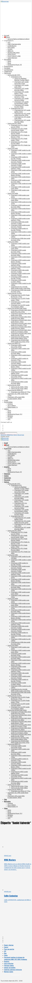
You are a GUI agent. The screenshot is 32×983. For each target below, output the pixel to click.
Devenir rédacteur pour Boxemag (12, 435)
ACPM (16, 977)
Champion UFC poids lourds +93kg (21, 106)
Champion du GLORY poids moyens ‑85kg (20, 302)
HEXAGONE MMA (14, 52)
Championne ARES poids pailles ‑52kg (19, 372)
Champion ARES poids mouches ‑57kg (18, 346)
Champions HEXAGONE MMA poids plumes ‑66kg (21, 317)
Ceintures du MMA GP (15, 390)
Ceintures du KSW (14, 385)
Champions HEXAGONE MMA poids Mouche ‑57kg (21, 311)
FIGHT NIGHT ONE (14, 56)
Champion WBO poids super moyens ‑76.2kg (20, 274)
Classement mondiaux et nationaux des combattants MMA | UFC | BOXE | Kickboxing (15, 958)
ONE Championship (14, 44)
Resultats (6, 961)
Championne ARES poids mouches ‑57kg (19, 376)
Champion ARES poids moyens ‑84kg (18, 362)
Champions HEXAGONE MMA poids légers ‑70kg (21, 321)
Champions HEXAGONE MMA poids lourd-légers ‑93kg (21, 331)
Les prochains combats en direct (18, 39)
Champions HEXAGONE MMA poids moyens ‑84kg (21, 327)
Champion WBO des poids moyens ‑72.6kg (20, 271)
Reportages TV (13, 407)
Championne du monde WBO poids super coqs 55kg (20, 287)
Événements (8, 66)
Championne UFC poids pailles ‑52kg (22, 111)
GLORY (10, 49)
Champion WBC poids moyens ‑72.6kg (18, 164)
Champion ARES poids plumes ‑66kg (18, 352)
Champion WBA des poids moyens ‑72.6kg (19, 222)
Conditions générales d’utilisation (13, 970)
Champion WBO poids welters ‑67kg (18, 264)
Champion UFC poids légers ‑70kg (21, 92)
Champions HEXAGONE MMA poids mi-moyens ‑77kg (21, 324)
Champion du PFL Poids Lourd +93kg (19, 126)
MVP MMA (11, 47)
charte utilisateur (8, 963)
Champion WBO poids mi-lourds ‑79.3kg (19, 277)
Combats (7, 68)
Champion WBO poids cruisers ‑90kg (18, 281)
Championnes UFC (17, 108)
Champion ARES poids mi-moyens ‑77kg (19, 359)
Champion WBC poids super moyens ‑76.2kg (20, 161)
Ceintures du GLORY (15, 293)
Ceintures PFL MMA (14, 123)
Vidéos (6, 409)
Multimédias (8, 402)
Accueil (6, 35)
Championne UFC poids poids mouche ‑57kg (22, 114)
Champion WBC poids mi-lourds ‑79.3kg (19, 157)
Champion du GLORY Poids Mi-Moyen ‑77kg (20, 296)
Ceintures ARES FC (14, 343)
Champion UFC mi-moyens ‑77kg (20, 96)
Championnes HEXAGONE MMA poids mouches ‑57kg (20, 341)
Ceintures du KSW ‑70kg (19, 387)
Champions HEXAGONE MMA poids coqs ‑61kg (21, 314)
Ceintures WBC (13, 148)
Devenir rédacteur (9, 945)
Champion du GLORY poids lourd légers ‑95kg (20, 306)
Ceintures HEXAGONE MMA (17, 308)
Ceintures (7, 73)
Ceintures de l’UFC (14, 75)
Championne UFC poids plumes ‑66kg (22, 121)
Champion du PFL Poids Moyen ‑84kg (19, 132)
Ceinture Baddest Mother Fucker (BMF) (21, 79)
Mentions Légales (8, 972)
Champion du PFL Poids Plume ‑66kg (19, 142)
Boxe (9, 63)
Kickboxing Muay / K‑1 (15, 414)
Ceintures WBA (13, 193)
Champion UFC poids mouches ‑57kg (21, 82)
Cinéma (10, 404)
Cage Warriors (12, 58)
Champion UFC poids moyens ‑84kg (21, 99)
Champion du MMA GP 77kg (20, 392)
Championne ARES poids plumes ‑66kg (19, 382)
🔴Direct (7, 37)
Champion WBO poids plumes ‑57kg (18, 251)
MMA (9, 61)
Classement (8, 71)
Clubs (6, 400)
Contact (6, 947)
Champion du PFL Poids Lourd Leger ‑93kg (19, 129)
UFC (9, 42)
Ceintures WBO (13, 242)
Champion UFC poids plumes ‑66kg (21, 89)
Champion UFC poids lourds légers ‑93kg (21, 102)
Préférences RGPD (16, 974)
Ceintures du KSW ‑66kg (19, 388)
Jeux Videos (12, 405)
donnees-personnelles (9, 968)
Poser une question (9, 949)
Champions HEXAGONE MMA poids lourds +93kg (21, 334)
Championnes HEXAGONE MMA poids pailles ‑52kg (20, 337)
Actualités (7, 59)
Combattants (8, 70)
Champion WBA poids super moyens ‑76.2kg (20, 226)
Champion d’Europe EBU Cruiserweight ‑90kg (16, 398)
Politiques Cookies (9, 966)
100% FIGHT (12, 54)
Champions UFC (16, 77)
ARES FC (10, 51)
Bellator (10, 416)
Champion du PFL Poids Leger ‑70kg (19, 139)
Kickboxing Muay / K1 (15, 64)
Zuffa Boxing (12, 46)
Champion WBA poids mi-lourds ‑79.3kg (19, 229)
